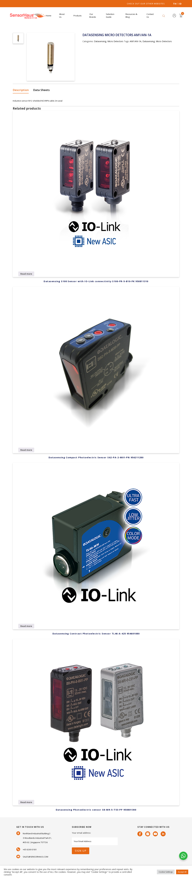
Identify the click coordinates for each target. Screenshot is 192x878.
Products (78, 15)
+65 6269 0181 (30, 849)
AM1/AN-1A (135, 41)
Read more (26, 273)
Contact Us (150, 15)
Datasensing (100, 41)
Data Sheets (41, 90)
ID (180, 4)
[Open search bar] (163, 15)
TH (175, 4)
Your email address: (81, 832)
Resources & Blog (131, 15)
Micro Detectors (115, 41)
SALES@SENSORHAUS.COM (35, 856)
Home (48, 15)
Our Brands (92, 15)
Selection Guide (110, 15)
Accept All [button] (182, 872)
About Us (61, 15)
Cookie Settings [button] (166, 872)
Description (21, 90)
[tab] (22, 90)
